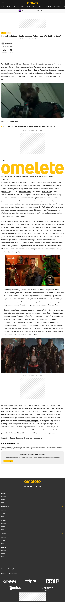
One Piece (48, 6)
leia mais (52, 70)
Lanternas (41, 6)
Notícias (3, 496)
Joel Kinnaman (46, 185)
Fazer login (9, 461)
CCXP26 (9, 6)
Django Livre (38, 67)
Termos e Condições (8, 569)
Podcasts (16, 6)
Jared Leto (6, 192)
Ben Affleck (46, 192)
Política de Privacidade (9, 574)
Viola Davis (18, 188)
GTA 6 (28, 6)
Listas (2, 502)
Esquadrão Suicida (44, 73)
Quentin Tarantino (41, 70)
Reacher (34, 6)
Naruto (3, 6)
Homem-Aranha (57, 6)
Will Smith (5, 64)
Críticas (3, 499)
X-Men (22, 6)
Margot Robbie (25, 192)
